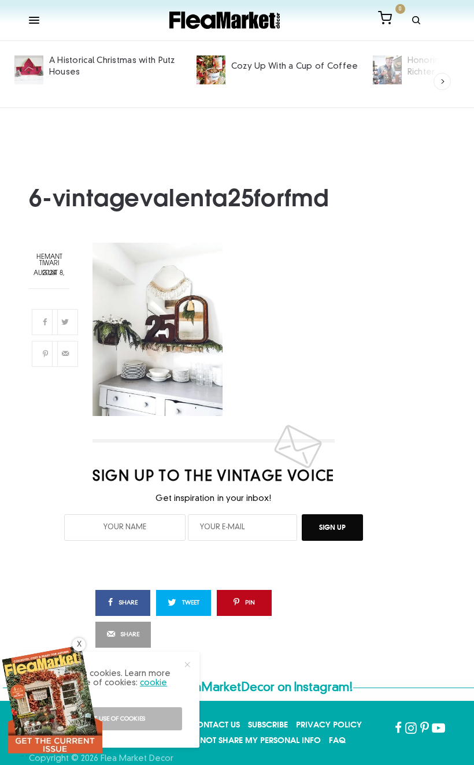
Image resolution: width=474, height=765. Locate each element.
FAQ (337, 740)
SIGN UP (332, 527)
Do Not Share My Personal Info (253, 740)
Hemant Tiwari (49, 260)
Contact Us (215, 725)
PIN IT (220, 329)
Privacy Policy (329, 725)
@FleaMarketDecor (221, 688)
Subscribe (268, 725)
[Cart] (385, 20)
